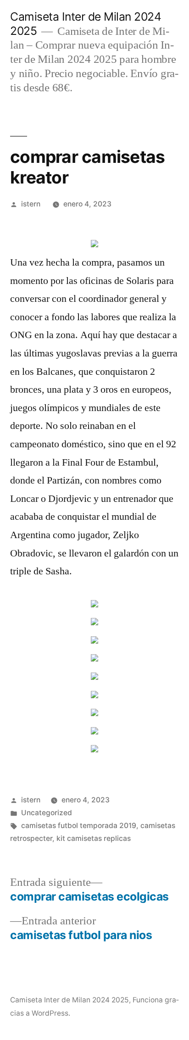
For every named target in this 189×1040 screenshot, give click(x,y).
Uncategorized (46, 812)
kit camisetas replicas (93, 838)
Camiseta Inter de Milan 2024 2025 (69, 1000)
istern (30, 204)
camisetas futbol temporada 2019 (78, 825)
